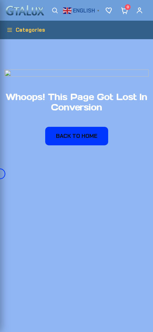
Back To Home (76, 136)
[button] (82, 10)
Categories (30, 29)
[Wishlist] (109, 10)
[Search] (55, 10)
